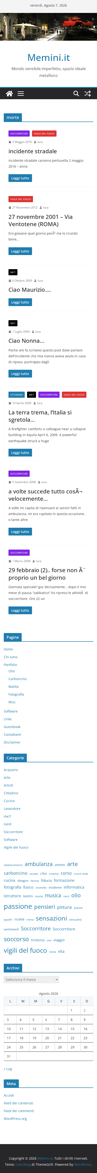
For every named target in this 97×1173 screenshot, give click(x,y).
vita (61, 951)
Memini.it (48, 57)
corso (66, 873)
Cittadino (16, 394)
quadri (8, 919)
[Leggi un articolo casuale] (87, 93)
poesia (78, 907)
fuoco (28, 887)
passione (18, 906)
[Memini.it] (9, 93)
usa (49, 940)
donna (35, 881)
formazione (64, 880)
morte (39, 896)
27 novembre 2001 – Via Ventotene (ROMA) (40, 220)
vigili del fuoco (25, 950)
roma (30, 919)
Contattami (12, 734)
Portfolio (10, 664)
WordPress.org (15, 1118)
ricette (19, 919)
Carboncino (17, 679)
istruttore (12, 895)
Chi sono (10, 657)
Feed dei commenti (19, 1111)
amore (60, 864)
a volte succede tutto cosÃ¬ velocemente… (45, 494)
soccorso (16, 939)
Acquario (11, 770)
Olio (11, 671)
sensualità (75, 919)
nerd (7, 824)
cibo (43, 873)
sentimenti (11, 929)
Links (8, 719)
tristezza (37, 940)
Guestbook (12, 726)
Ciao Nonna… (26, 340)
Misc (12, 702)
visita (52, 951)
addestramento (13, 865)
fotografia (12, 887)
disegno (22, 880)
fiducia (46, 880)
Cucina (9, 801)
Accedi (9, 1095)
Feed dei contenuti (18, 1103)
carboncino (15, 873)
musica (53, 895)
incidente (55, 887)
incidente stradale (32, 151)
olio (76, 895)
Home (8, 649)
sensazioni (51, 918)
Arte (7, 777)
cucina (9, 880)
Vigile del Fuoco (44, 133)
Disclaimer (12, 742)
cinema (54, 873)
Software (11, 711)
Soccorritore (19, 133)
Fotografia (16, 694)
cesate (33, 873)
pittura (64, 907)
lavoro (28, 896)
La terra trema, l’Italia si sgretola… (40, 415)
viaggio (59, 940)
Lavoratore (12, 808)
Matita (13, 686)
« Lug (8, 1069)
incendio (41, 887)
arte (72, 864)
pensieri (44, 906)
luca (40, 142)
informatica (74, 887)
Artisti (8, 785)
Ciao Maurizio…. (29, 289)
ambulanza (39, 864)
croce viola (81, 874)
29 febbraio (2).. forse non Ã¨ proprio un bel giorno (47, 573)
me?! (13, 272)
